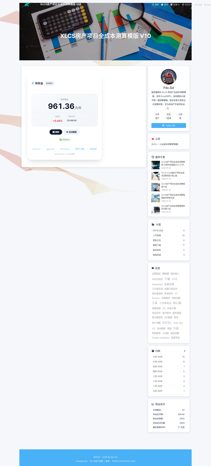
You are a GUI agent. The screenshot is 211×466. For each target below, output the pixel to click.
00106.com (64, 149)
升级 (176, 328)
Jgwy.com (50, 149)
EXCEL (167, 322)
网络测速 (156, 308)
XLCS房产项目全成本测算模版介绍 (173, 185)
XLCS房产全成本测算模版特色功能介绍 (173, 207)
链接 (169, 328)
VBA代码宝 (157, 279)
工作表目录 (157, 288)
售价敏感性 (157, 317)
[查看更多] (184, 351)
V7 (176, 293)
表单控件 (168, 293)
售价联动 (166, 313)
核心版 (177, 303)
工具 (154, 303)
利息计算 (171, 308)
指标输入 (175, 273)
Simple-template (160, 337)
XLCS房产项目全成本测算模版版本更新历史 (173, 196)
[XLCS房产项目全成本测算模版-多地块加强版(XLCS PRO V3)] (155, 165)
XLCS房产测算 (97, 461)
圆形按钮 (177, 313)
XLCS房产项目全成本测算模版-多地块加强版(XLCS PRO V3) (173, 163)
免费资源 (169, 284)
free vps (178, 322)
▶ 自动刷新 (71, 132)
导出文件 (156, 313)
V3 (153, 328)
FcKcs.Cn (36, 149)
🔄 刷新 (55, 132)
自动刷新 (161, 328)
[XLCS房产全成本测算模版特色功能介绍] (155, 209)
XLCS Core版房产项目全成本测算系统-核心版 (172, 174)
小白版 (165, 333)
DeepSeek (157, 284)
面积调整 (175, 333)
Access (156, 298)
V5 (164, 308)
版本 (176, 317)
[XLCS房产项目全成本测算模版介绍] (155, 187)
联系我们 (93, 149)
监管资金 (175, 337)
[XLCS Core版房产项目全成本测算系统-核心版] (155, 176)
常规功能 (176, 298)
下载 (167, 279)
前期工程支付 (170, 288)
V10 (174, 279)
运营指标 (156, 273)
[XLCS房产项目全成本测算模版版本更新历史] (155, 198)
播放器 (165, 273)
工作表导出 (165, 303)
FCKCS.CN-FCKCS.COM (123, 461)
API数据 (168, 317)
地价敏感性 (157, 293)
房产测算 (156, 323)
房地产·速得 (79, 149)
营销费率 (156, 333)
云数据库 (165, 298)
